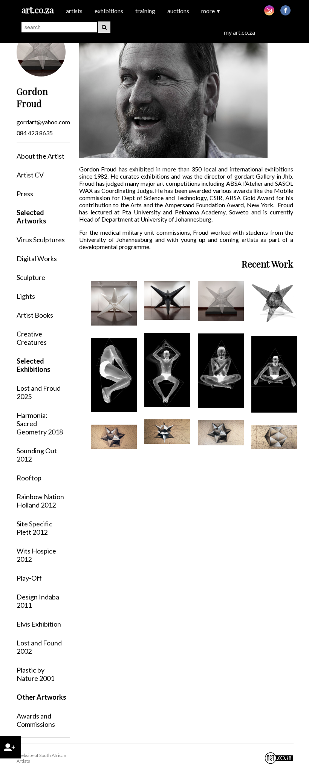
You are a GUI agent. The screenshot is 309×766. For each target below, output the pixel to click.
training (145, 10)
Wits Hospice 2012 (36, 555)
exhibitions (109, 10)
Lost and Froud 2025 (39, 392)
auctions (178, 10)
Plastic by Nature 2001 (35, 674)
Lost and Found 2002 (39, 647)
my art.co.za (239, 32)
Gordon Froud (32, 97)
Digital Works (37, 258)
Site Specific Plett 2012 (34, 528)
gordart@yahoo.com (43, 121)
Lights (26, 296)
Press (25, 194)
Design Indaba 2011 (38, 601)
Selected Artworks (31, 216)
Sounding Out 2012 (37, 454)
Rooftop (29, 478)
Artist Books (35, 315)
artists (74, 10)
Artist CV (30, 175)
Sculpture (31, 277)
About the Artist (40, 156)
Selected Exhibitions (33, 365)
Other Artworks (41, 697)
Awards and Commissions (36, 720)
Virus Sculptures (41, 239)
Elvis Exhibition (39, 624)
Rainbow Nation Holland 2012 (40, 500)
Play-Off (29, 578)
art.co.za (37, 9)
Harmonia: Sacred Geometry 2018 (40, 423)
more (211, 10)
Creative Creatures (32, 338)
